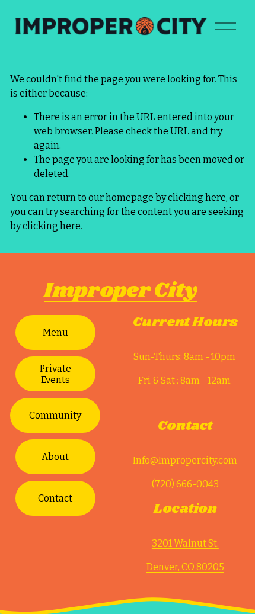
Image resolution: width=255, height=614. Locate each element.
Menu (55, 332)
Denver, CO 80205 (185, 567)
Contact (55, 498)
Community (55, 415)
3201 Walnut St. (185, 543)
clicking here (197, 197)
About (55, 456)
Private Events (55, 374)
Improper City (120, 291)
